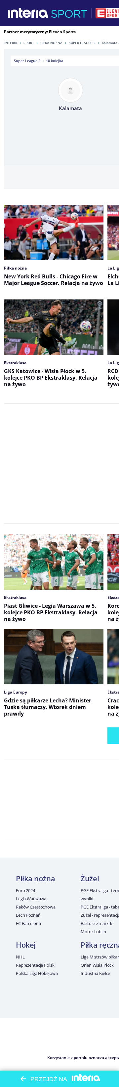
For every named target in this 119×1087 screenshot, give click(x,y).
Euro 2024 (25, 890)
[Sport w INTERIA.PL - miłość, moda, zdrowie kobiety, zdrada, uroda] (69, 13)
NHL (20, 957)
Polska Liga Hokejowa (37, 973)
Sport (28, 42)
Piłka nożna (51, 42)
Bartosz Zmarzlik (96, 923)
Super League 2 (82, 42)
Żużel (90, 878)
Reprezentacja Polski (35, 965)
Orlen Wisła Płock (97, 965)
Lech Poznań (28, 915)
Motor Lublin (93, 931)
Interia (10, 42)
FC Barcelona (28, 923)
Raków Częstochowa (36, 907)
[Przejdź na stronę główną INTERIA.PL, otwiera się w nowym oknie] (28, 13)
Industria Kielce (95, 973)
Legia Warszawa (31, 899)
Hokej (26, 945)
